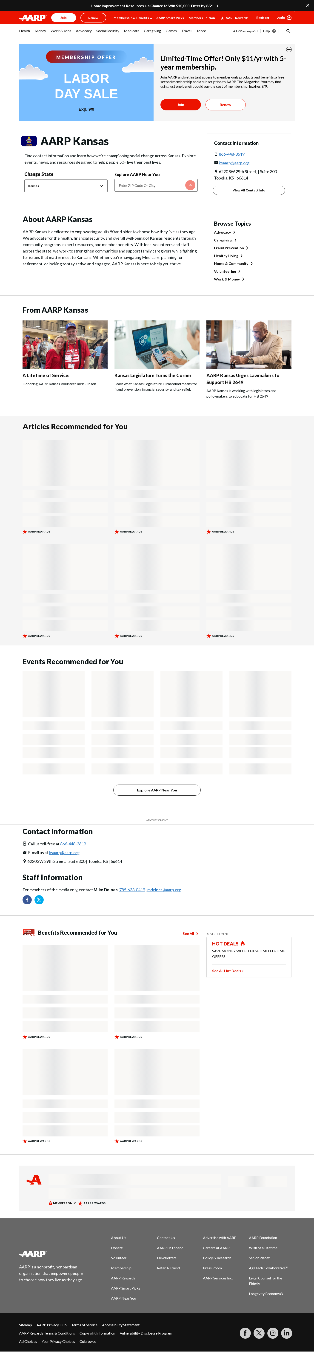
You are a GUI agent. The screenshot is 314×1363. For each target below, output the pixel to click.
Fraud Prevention (229, 248)
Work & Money (227, 279)
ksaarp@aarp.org (234, 162)
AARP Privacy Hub (52, 1325)
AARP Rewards (237, 18)
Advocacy (222, 232)
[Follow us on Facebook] (27, 899)
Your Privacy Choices (58, 1341)
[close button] (289, 49)
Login (281, 17)
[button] (288, 31)
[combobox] (156, 185)
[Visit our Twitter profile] (39, 899)
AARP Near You (123, 1298)
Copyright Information (97, 1333)
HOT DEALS (225, 943)
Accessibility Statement (121, 1325)
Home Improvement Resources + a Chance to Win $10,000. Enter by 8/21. (153, 5)
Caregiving (223, 240)
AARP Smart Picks (170, 18)
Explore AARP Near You (137, 174)
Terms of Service (84, 1325)
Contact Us (166, 1237)
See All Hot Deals (226, 970)
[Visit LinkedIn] (286, 1333)
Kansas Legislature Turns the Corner (152, 375)
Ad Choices (28, 1341)
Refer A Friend (168, 1268)
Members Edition (202, 18)
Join (180, 104)
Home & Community (231, 263)
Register (262, 18)
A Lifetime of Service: (46, 375)
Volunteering (225, 271)
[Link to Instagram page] (272, 1333)
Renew (225, 104)
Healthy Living (226, 255)
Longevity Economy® (266, 1293)
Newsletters (167, 1258)
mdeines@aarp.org (164, 889)
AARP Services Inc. (218, 1278)
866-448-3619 (232, 154)
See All (188, 933)
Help (266, 31)
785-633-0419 (132, 889)
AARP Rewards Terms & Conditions (47, 1333)
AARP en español (245, 31)
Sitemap (25, 1325)
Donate (117, 1247)
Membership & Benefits (131, 18)
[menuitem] (24, 33)
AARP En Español (170, 1247)
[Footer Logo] (51, 1253)
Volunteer (118, 1258)
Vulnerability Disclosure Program (146, 1333)
